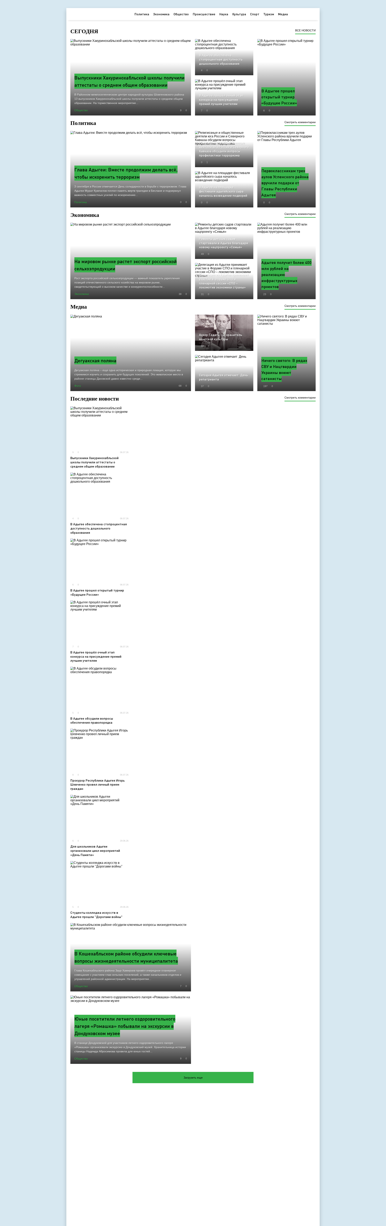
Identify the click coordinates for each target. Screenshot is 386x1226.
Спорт (254, 14)
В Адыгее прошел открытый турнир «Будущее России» (97, 592)
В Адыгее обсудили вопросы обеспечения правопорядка (91, 720)
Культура (239, 14)
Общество (181, 14)
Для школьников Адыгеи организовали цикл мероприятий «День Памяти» (95, 850)
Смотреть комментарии (300, 122)
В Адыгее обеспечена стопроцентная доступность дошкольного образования (98, 528)
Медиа (283, 14)
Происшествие (204, 14)
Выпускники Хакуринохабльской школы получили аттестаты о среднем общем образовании (94, 462)
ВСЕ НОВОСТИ (305, 30)
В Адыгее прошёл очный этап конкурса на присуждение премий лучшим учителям (95, 656)
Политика (141, 14)
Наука (223, 14)
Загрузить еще (193, 1077)
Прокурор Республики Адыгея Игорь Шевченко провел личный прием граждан (97, 784)
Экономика (161, 14)
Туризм (268, 14)
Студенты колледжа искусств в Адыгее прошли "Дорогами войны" (96, 915)
